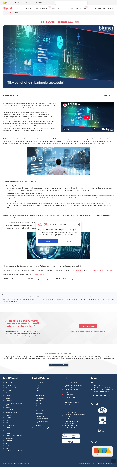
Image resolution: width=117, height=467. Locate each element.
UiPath (8, 430)
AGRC (8, 443)
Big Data (38, 388)
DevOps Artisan (11, 385)
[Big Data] (34, 388)
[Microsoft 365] (34, 411)
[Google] (4, 390)
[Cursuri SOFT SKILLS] (63, 389)
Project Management (42, 418)
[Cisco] (4, 393)
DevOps (38, 403)
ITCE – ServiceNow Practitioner (15, 451)
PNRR (66, 392)
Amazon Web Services (13, 388)
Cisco (8, 393)
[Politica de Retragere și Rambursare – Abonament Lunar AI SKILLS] (63, 425)
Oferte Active (69, 395)
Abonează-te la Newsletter (73, 402)
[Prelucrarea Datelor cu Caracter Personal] (63, 415)
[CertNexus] (4, 438)
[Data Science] (34, 398)
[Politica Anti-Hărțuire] (63, 421)
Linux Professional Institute (14, 410)
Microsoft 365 (40, 411)
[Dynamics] (34, 406)
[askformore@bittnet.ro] (92, 383)
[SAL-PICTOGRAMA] (73, 435)
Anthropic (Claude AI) (12, 412)
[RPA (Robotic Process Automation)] (34, 422)
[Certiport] (4, 440)
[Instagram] (101, 395)
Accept (48, 241)
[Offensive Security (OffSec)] (4, 435)
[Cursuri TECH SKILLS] (63, 383)
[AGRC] (4, 443)
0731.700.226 (98, 385)
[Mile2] (4, 433)
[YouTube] (105, 395)
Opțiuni (69, 241)
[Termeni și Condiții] (63, 412)
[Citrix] (4, 423)
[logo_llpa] (102, 451)
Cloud (37, 390)
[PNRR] (63, 392)
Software (38, 425)
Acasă (5, 13)
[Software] (34, 425)
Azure (37, 385)
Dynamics (39, 406)
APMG (8, 448)
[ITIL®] (4, 395)
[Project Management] (34, 418)
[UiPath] (4, 430)
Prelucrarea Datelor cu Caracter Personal (75, 415)
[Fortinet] (4, 415)
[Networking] (34, 413)
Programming (40, 416)
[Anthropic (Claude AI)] (4, 412)
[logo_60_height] (7, 8)
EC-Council (9, 418)
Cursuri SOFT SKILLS (71, 389)
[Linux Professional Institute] (4, 410)
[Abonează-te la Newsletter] (63, 402)
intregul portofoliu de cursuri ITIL (101, 270)
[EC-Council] (4, 417)
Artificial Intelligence (42, 383)
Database (38, 401)
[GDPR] (63, 419)
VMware (8, 407)
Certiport (9, 441)
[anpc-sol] (73, 441)
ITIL (37, 408)
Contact (67, 405)
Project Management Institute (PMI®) (15, 404)
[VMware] (4, 407)
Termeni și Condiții (71, 412)
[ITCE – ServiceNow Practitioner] (4, 451)
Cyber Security (40, 393)
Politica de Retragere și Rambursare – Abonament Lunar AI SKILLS (73, 425)
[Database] (34, 400)
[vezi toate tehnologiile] (33, 428)
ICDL (7, 420)
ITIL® (11, 13)
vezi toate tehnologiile (42, 428)
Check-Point (10, 425)
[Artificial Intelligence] (34, 383)
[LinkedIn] (93, 395)
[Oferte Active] (63, 394)
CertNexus (9, 438)
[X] (109, 395)
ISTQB (8, 428)
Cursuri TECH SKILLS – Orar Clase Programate (73, 386)
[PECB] (4, 446)
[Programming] (34, 416)
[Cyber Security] (34, 393)
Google (8, 390)
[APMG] (4, 448)
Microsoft (9, 383)
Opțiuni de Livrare (70, 397)
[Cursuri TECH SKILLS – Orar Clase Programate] (63, 386)
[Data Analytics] (34, 395)
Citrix (8, 423)
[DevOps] (34, 403)
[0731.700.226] (92, 385)
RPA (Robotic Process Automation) (42, 422)
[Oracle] (4, 398)
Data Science (40, 398)
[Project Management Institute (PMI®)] (4, 404)
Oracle (8, 398)
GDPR (67, 419)
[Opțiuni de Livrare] (63, 397)
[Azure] (34, 385)
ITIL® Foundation (76, 270)
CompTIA (9, 401)
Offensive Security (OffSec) (14, 435)
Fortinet (8, 415)
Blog (66, 400)
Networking (39, 413)
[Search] (85, 3)
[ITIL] (34, 408)
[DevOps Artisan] (4, 385)
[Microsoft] (4, 383)
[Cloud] (34, 390)
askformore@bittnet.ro (39, 275)
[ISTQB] (4, 428)
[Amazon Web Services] (4, 388)
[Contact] (63, 405)
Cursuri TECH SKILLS (71, 383)
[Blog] (63, 400)
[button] (78, 224)
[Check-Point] (4, 425)
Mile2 (8, 433)
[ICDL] (4, 420)
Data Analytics (40, 395)
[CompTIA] (4, 400)
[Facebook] (97, 395)
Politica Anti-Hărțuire (71, 421)
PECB (8, 446)
